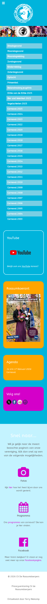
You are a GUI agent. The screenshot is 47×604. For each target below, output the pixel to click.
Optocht (11, 77)
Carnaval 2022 (15, 124)
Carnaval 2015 (15, 156)
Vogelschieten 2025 (17, 103)
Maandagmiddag (15, 56)
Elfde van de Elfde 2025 (19, 93)
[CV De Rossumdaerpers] (23, 13)
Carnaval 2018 (15, 140)
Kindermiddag (14, 67)
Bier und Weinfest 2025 (19, 98)
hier (11, 487)
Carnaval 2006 (15, 203)
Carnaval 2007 (15, 198)
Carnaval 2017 (15, 145)
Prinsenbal (12, 82)
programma (14, 522)
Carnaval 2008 (15, 193)
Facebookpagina (33, 560)
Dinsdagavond (14, 46)
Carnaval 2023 (15, 119)
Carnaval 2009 (15, 187)
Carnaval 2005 (15, 208)
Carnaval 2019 (15, 135)
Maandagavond (15, 51)
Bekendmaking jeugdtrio (19, 88)
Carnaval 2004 (15, 214)
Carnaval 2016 (15, 151)
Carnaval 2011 (15, 177)
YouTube (26, 266)
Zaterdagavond (15, 72)
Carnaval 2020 (15, 130)
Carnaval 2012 (15, 172)
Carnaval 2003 (15, 219)
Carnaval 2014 (15, 161)
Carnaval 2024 (15, 114)
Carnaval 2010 (15, 182)
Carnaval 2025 (15, 109)
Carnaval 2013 (15, 166)
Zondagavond (14, 61)
